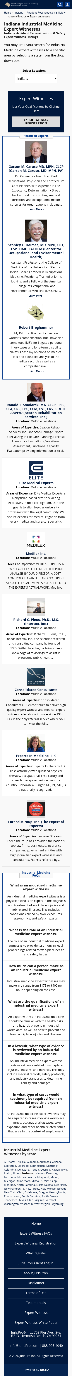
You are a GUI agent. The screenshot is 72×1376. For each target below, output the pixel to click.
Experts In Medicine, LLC (36, 756)
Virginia (39, 1200)
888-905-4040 (52, 1346)
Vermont (51, 1200)
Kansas (40, 1173)
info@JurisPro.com (23, 1346)
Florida (34, 1170)
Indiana (19, 12)
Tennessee (10, 1200)
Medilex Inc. (36, 554)
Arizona (57, 1162)
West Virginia (42, 1204)
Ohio (20, 1192)
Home (7, 12)
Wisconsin (26, 1204)
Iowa (64, 1170)
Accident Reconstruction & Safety (46, 12)
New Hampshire (14, 1189)
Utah (30, 1200)
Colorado (23, 1166)
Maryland (43, 1177)
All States (10, 1162)
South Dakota (50, 1196)
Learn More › (36, 209)
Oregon (43, 1192)
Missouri (37, 1181)
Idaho (7, 1173)
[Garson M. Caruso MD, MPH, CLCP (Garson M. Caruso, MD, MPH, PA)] (36, 152)
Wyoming (58, 1204)
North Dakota (44, 1185)
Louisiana (10, 1177)
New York (10, 1192)
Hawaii (56, 1170)
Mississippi (51, 1181)
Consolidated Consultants (36, 690)
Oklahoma (31, 1192)
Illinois (17, 1173)
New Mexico (48, 1189)
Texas (22, 1200)
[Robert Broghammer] (36, 313)
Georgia (45, 1170)
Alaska (22, 1162)
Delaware (23, 1170)
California (10, 1166)
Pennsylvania (57, 1192)
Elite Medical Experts (36, 483)
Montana (9, 1185)
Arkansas (45, 1162)
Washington (11, 1204)
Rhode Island (12, 1196)
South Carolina (31, 1196)
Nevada (61, 1189)
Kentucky (51, 1173)
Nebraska (60, 1185)
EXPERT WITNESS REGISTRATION (36, 122)
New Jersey (32, 1189)
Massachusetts (26, 1177)
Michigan (10, 1181)
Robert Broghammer (36, 328)
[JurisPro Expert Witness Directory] (28, 4)
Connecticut (37, 1166)
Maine (54, 1177)
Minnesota (23, 1181)
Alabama (32, 1162)
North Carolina (26, 1185)
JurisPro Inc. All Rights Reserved (41, 1356)
